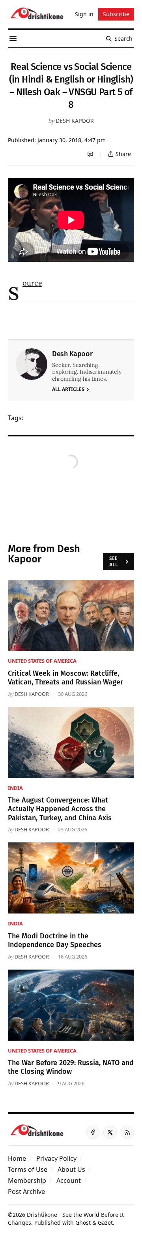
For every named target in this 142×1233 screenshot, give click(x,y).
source (32, 283)
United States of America (42, 660)
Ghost (83, 1222)
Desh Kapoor (75, 120)
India (15, 787)
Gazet (105, 1222)
